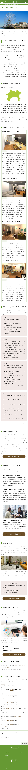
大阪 (11, 708)
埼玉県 (15, 665)
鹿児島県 (5, 726)
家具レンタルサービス (20, 33)
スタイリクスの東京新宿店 (17, 546)
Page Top (24, 743)
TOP (2, 733)
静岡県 (7, 702)
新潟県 (3, 696)
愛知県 (11, 702)
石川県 (11, 696)
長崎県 (11, 724)
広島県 (15, 716)
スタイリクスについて (7, 752)
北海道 (3, 683)
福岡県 (3, 724)
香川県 (7, 720)
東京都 (24, 665)
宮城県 (11, 689)
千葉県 (19, 665)
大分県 (19, 724)
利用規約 (7, 755)
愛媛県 (11, 720)
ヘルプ (21, 752)
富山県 (7, 696)
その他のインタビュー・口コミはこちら (17, 423)
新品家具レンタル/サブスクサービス (20, 733)
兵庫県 (15, 708)
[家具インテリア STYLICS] (11, 2)
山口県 (19, 716)
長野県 (8, 667)
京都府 (7, 708)
